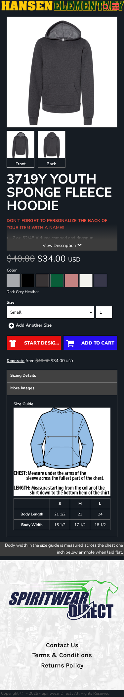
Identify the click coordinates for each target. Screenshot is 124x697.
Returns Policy (62, 665)
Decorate (15, 360)
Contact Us (62, 645)
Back (51, 164)
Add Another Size (34, 325)
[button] (106, 6)
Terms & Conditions (62, 655)
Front (21, 164)
